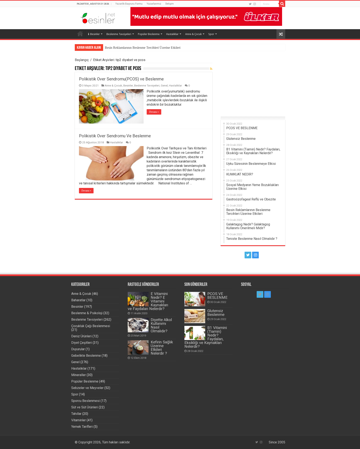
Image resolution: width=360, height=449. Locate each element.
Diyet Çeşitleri (81, 343)
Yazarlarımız (154, 3)
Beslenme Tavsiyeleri (118, 34)
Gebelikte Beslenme (86, 356)
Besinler (95, 34)
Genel (164, 85)
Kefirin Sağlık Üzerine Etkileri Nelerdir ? (162, 348)
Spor (211, 34)
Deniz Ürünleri (81, 336)
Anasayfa (80, 33)
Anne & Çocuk (193, 34)
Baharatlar (78, 300)
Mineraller (78, 375)
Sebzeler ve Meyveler (87, 388)
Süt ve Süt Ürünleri (84, 407)
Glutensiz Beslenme (215, 313)
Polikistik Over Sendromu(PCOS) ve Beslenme (121, 78)
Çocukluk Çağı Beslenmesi (90, 326)
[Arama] (282, 4)
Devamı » (154, 111)
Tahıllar (76, 414)
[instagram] (254, 3)
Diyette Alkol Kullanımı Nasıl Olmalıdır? (161, 325)
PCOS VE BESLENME (217, 295)
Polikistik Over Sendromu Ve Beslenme (115, 135)
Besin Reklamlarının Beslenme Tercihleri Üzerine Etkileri (142, 47)
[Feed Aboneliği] (211, 68)
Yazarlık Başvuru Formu (128, 3)
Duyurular (78, 349)
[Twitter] (250, 3)
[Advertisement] (253, 84)
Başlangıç (82, 60)
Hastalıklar (172, 34)
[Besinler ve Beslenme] (98, 17)
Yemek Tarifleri (82, 427)
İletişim (169, 3)
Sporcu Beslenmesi (85, 401)
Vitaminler (78, 420)
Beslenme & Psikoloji (86, 313)
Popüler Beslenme (149, 34)
